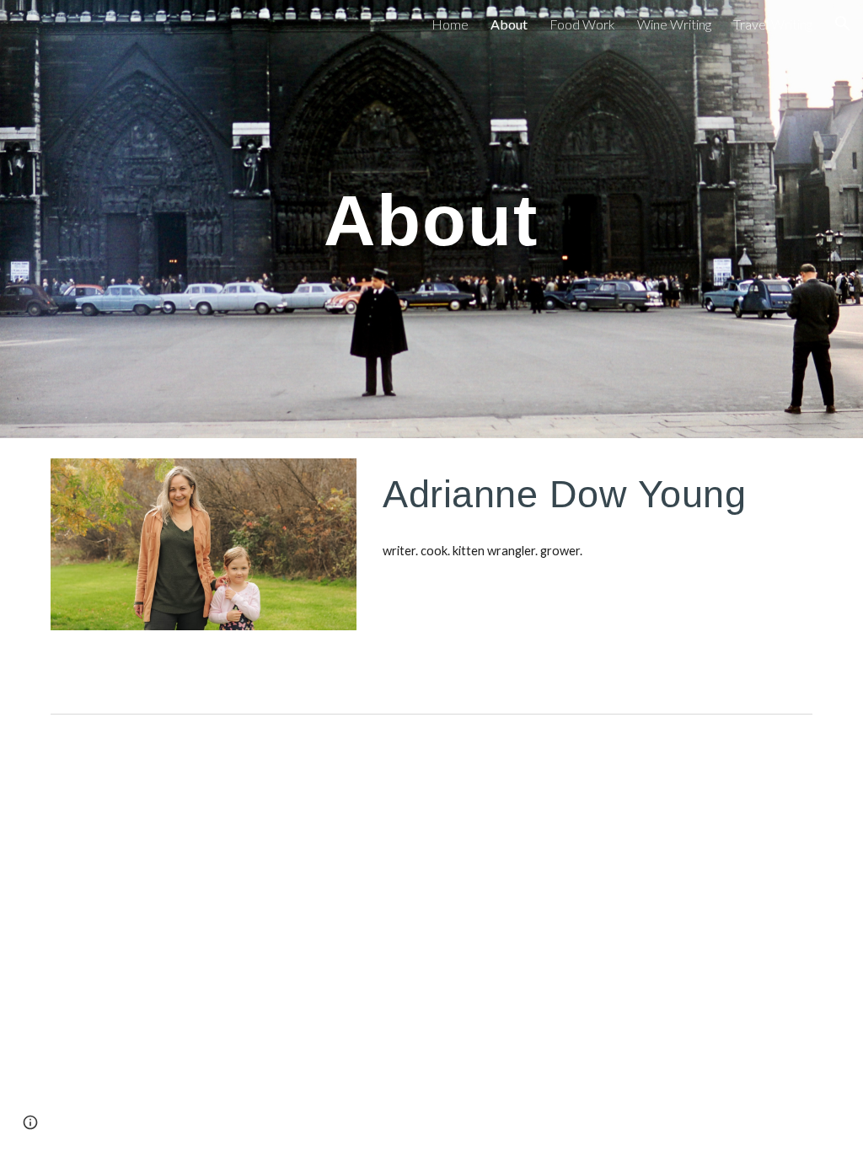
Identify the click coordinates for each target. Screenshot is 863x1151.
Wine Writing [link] (674, 24)
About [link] (509, 24)
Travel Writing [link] (772, 24)
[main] (431, 219)
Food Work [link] (582, 24)
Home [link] (450, 24)
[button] (843, 23)
